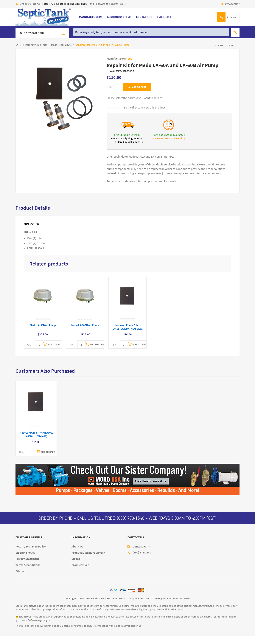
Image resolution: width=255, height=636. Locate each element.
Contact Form (141, 546)
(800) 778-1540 (130, 518)
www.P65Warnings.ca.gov (36, 620)
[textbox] (151, 32)
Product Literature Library (88, 553)
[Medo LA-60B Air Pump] (43, 296)
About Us (77, 546)
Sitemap (20, 571)
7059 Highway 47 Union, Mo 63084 (171, 598)
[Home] (17, 45)
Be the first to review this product (144, 107)
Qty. (29, 344)
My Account (232, 4)
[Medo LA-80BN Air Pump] (85, 296)
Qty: (109, 87)
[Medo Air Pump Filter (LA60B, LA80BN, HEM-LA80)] (128, 296)
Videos (75, 559)
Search (235, 32)
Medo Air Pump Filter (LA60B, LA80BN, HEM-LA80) (127, 327)
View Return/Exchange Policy (168, 138)
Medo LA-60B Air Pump (43, 325)
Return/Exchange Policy (30, 546)
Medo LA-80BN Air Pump (85, 325)
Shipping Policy (25, 553)
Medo (128, 59)
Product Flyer (80, 565)
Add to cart (139, 87)
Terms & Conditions (27, 565)
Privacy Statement (27, 559)
